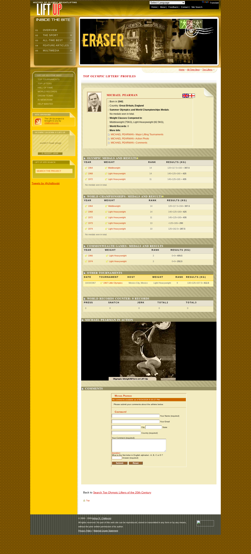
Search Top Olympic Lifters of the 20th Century (122, 492)
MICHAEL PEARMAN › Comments (129, 142)
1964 (90, 168)
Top (88, 500)
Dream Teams (45, 95)
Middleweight (114, 168)
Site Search (196, 7)
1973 (90, 223)
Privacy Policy (85, 530)
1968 (90, 173)
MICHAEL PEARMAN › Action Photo (130, 138)
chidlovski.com (52, 123)
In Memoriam (45, 100)
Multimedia (47, 50)
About (163, 7)
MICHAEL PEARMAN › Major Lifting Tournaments (137, 134)
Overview (46, 30)
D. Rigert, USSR (50, 153)
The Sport (46, 35)
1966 (90, 255)
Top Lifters (45, 83)
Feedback (173, 7)
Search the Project (49, 171)
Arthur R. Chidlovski (101, 518)
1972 (90, 179)
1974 (90, 229)
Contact (184, 7)
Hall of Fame (45, 87)
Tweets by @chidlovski (46, 183)
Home (154, 7)
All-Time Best (49, 40)
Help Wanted (45, 104)
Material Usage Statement (106, 530)
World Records (47, 91)
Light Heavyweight (117, 173)
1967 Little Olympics (113, 283)
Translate (214, 3)
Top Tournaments (48, 79)
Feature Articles (52, 45)
